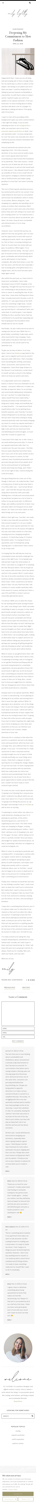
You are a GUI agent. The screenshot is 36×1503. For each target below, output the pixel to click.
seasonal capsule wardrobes (12, 131)
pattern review (18, 1443)
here (16, 799)
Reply (8, 1171)
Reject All (26, 1499)
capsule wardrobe (18, 1435)
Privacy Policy (13, 1489)
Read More (18, 1401)
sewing (18, 1431)
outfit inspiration (18, 1439)
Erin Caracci (11, 1227)
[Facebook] (27, 979)
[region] (18, 1488)
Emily (9, 1181)
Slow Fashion (18, 29)
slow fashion (17, 980)
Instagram (22, 125)
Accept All (18, 1494)
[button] (3, 3)
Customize (9, 1499)
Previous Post (9, 987)
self (9, 980)
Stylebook (18, 353)
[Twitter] (30, 979)
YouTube (28, 804)
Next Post (26, 987)
